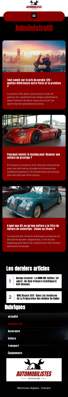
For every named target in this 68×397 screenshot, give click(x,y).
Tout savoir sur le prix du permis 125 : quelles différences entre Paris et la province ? (34, 83)
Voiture (12, 338)
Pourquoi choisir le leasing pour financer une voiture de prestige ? (33, 156)
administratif (15, 324)
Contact (46, 388)
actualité (13, 316)
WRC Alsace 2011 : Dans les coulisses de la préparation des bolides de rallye (38, 297)
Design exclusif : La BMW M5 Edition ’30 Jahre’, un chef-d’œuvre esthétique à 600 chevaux (37, 281)
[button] (34, 15)
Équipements (15, 353)
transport (13, 346)
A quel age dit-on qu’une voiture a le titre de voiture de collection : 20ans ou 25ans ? (33, 227)
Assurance (14, 331)
